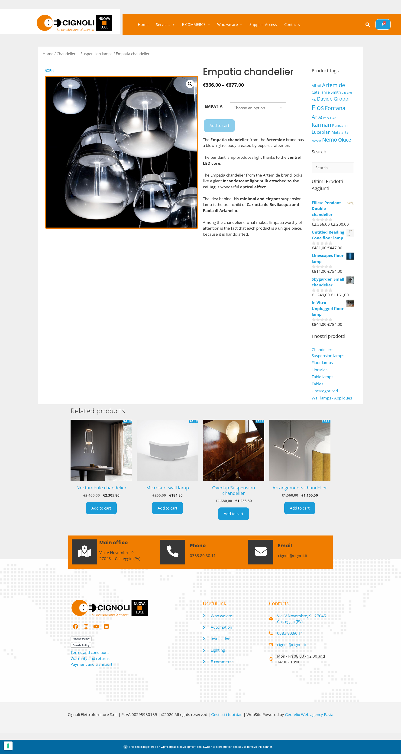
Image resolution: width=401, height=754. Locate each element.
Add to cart (219, 125)
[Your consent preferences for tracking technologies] (8, 745)
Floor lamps (322, 362)
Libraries (319, 369)
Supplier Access (263, 24)
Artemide (333, 85)
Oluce (344, 139)
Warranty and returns (90, 658)
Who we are (227, 24)
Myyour (316, 140)
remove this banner (259, 746)
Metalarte (340, 132)
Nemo (329, 139)
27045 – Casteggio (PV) (119, 558)
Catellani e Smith (326, 92)
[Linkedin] (106, 626)
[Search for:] (333, 167)
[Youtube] (96, 626)
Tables (317, 384)
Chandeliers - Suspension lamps (85, 53)
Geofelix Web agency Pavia (309, 714)
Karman (321, 124)
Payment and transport (91, 664)
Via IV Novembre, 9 (116, 552)
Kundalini (340, 125)
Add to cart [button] (101, 508)
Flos (318, 107)
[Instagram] (86, 626)
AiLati (316, 85)
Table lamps (322, 376)
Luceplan (321, 132)
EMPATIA (214, 106)
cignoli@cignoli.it (292, 555)
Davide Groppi (333, 98)
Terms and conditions (90, 652)
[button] (165, 24)
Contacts (292, 24)
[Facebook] (76, 626)
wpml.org (167, 746)
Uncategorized (325, 390)
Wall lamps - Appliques (332, 398)
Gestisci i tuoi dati (227, 714)
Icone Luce (329, 118)
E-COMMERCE (194, 24)
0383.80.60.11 (203, 555)
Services (163, 24)
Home (143, 24)
